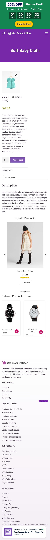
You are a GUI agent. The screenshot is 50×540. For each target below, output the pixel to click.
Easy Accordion (8, 469)
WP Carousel (7, 458)
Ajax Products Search (10, 433)
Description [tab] (10, 178)
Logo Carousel (8, 483)
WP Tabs (5, 465)
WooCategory (7, 472)
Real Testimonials (9, 451)
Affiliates (5, 394)
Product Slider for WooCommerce (23, 525)
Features (5, 493)
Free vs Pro (6, 504)
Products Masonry (9, 416)
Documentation (8, 514)
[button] (16, 75)
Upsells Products (9, 423)
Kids (10, 170)
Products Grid (7, 412)
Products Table (8, 419)
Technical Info (7, 500)
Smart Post (6, 455)
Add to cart (18, 160)
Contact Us (6, 398)
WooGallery (6, 476)
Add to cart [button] (25, 283)
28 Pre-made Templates (12, 440)
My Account (6, 511)
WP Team (6, 462)
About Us (5, 388)
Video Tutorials (8, 518)
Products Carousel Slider (12, 409)
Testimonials (7, 391)
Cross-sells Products (10, 426)
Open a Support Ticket (11, 521)
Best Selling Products (11, 430)
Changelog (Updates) (10, 507)
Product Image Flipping (11, 437)
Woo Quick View (8, 479)
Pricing (5, 497)
